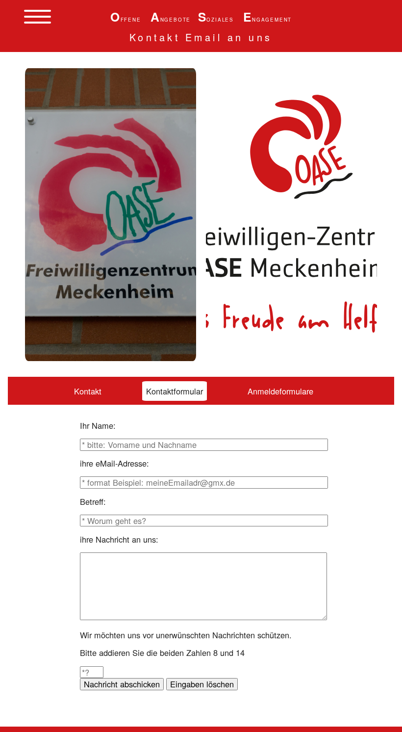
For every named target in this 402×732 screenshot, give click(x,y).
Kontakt (87, 391)
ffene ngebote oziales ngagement (201, 20)
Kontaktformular (174, 391)
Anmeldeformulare (280, 391)
